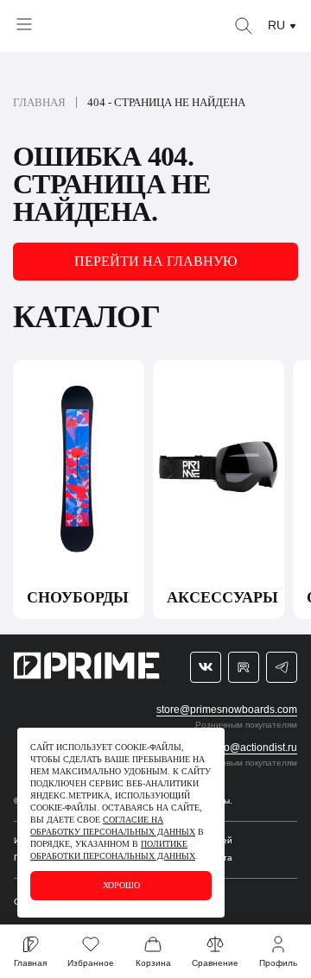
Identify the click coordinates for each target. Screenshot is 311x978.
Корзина (153, 963)
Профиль (278, 963)
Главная (39, 102)
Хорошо (121, 885)
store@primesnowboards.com (226, 710)
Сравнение (215, 963)
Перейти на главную (155, 261)
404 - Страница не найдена (166, 102)
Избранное (90, 963)
